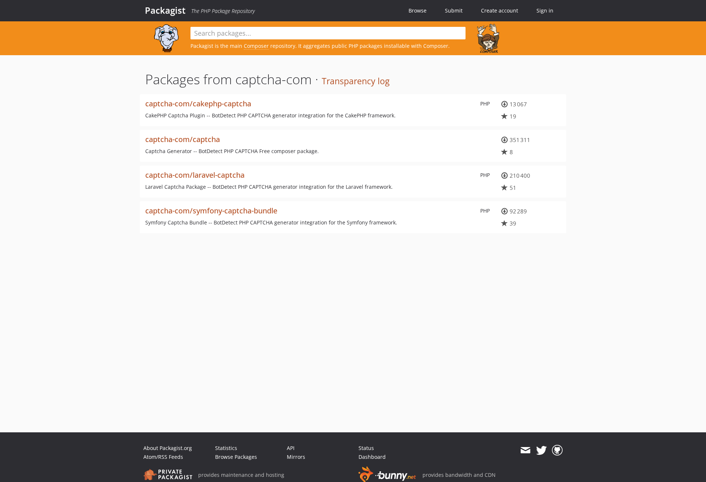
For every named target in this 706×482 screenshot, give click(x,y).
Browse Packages (236, 456)
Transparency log (355, 81)
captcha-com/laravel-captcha (195, 175)
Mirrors (296, 456)
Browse (418, 10)
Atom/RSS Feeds (163, 456)
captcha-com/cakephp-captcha (198, 104)
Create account (499, 10)
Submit (454, 10)
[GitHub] (557, 450)
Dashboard (372, 456)
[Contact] (525, 450)
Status (366, 447)
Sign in (544, 10)
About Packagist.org (167, 447)
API (291, 447)
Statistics (226, 447)
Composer (256, 45)
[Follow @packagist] (541, 450)
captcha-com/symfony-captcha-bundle (211, 211)
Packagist (165, 10)
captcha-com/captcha (182, 139)
